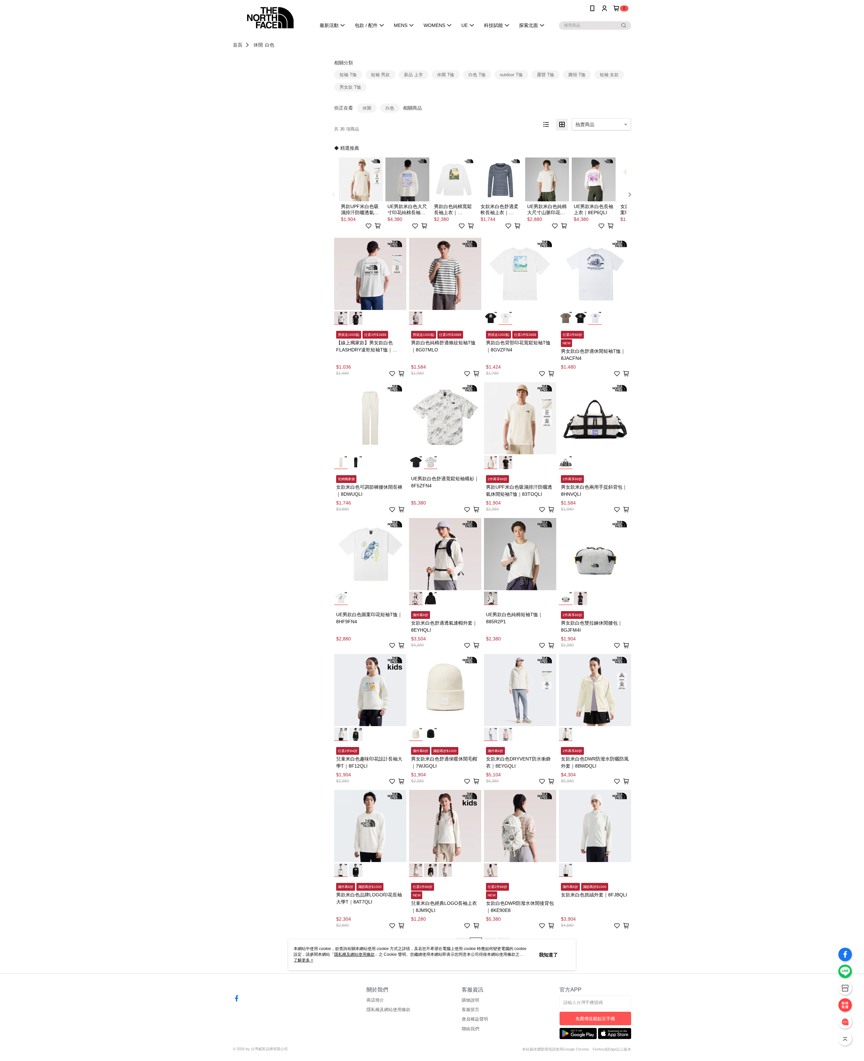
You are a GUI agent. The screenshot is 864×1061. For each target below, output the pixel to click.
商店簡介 (375, 1000)
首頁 (237, 45)
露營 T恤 (545, 74)
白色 (269, 45)
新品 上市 (413, 74)
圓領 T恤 (577, 74)
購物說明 (470, 1000)
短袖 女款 (609, 74)
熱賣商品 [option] (584, 124)
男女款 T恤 (350, 87)
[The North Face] (270, 18)
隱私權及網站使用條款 (388, 1009)
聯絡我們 (470, 1028)
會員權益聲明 (475, 1019)
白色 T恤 (477, 74)
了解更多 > (303, 960)
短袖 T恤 (348, 74)
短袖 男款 (380, 74)
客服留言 (470, 1009)
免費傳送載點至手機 (595, 1018)
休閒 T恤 (445, 74)
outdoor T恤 (511, 74)
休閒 (258, 45)
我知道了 (548, 954)
